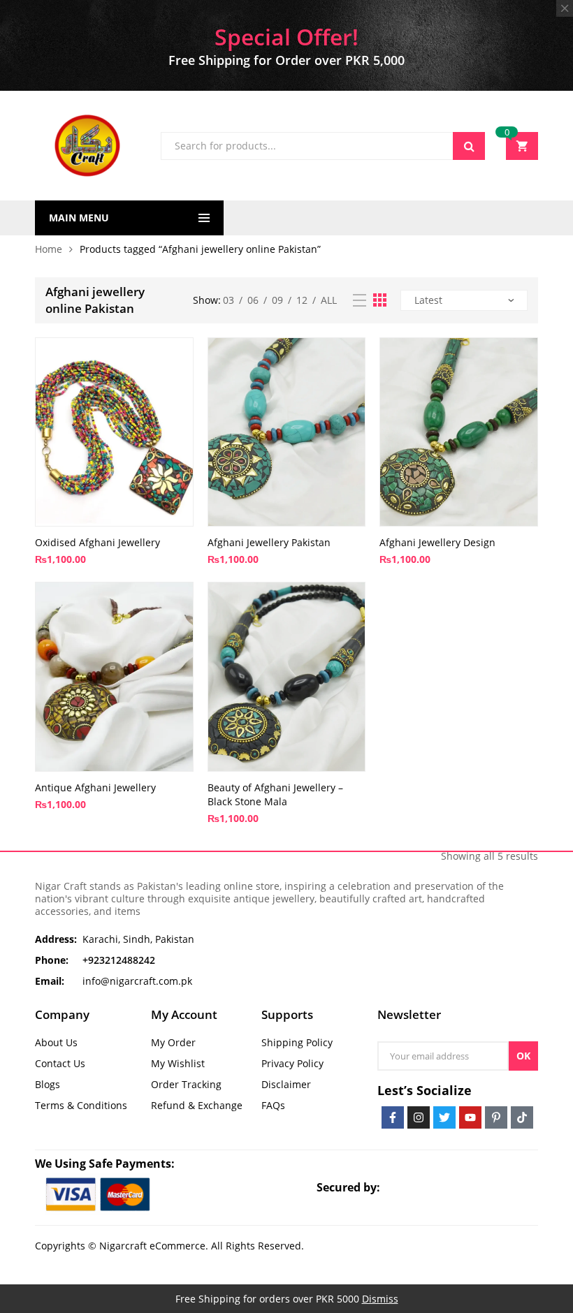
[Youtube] (470, 1117)
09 (277, 300)
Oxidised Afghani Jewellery (97, 542)
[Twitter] (444, 1117)
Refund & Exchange (196, 1105)
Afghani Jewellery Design (437, 542)
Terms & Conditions (81, 1105)
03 (228, 300)
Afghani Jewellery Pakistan (269, 542)
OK (523, 1055)
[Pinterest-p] (496, 1117)
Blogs (47, 1084)
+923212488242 (118, 960)
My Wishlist (178, 1063)
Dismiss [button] (380, 1298)
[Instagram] (418, 1117)
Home (48, 249)
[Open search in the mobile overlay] (323, 146)
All (329, 300)
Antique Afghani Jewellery (95, 787)
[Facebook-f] (393, 1117)
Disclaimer (286, 1084)
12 (301, 300)
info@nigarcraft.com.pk (137, 981)
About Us (56, 1042)
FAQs (273, 1105)
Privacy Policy (292, 1063)
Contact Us (60, 1063)
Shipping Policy (297, 1042)
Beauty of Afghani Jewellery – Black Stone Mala (275, 794)
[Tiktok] (522, 1117)
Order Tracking (186, 1084)
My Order (173, 1042)
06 (253, 300)
